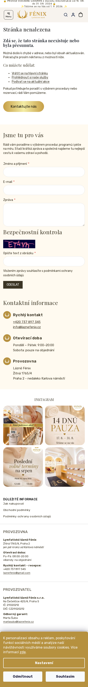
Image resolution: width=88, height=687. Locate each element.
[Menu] (8, 15)
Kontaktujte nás (24, 106)
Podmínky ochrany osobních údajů (27, 516)
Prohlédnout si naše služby (30, 77)
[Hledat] (65, 15)
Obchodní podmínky (16, 510)
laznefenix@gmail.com (16, 572)
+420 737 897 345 (27, 322)
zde (23, 652)
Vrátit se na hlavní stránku (30, 73)
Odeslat (13, 284)
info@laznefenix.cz (27, 327)
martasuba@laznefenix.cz (18, 621)
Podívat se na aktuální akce (31, 81)
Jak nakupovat (13, 503)
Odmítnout (23, 676)
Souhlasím (65, 676)
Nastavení (44, 663)
